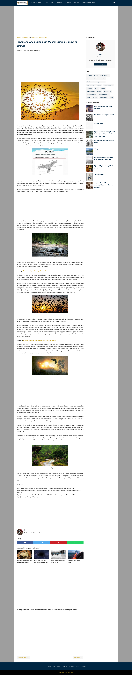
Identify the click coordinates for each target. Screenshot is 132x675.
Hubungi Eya (56, 666)
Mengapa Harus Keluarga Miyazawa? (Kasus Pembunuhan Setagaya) (103, 185)
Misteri (59, 3)
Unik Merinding (103, 97)
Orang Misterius (91, 91)
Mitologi (103, 88)
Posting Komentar (35, 50)
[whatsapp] (75, 542)
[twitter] (41, 542)
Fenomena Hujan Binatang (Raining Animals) (36, 271)
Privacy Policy (64, 666)
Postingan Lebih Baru (23, 657)
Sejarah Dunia (49, 3)
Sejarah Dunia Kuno (92, 94)
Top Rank (94, 97)
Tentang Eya (49, 666)
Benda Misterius (104, 75)
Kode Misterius (90, 85)
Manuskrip (89, 88)
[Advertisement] (66, 21)
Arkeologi (89, 75)
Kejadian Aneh (36, 3)
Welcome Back (98, 123)
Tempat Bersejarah (88, 3)
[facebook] (25, 542)
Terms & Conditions (81, 666)
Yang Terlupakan (99, 174)
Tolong (96, 149)
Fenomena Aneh (91, 78)
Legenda (99, 85)
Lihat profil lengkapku (100, 64)
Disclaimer (72, 666)
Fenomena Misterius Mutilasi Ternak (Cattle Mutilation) (39, 340)
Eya (100, 54)
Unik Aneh (68, 3)
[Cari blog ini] (114, 3)
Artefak (96, 75)
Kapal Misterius (91, 82)
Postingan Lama (78, 657)
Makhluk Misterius (108, 85)
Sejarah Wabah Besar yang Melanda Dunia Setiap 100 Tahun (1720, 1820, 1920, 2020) (104, 134)
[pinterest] (58, 542)
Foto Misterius (101, 78)
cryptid (111, 97)
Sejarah (99, 91)
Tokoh (76, 3)
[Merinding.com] (22, 3)
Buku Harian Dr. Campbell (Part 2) (104, 115)
